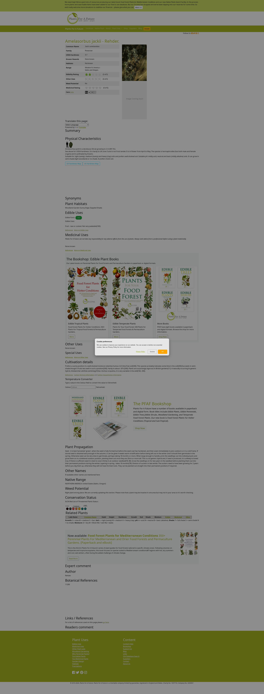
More (72, 337)
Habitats (75, 664)
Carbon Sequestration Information (109, 375)
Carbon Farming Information (84, 375)
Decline (152, 351)
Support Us (127, 649)
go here (106, 622)
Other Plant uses (78, 649)
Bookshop (127, 646)
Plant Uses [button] (116, 28)
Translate (82, 127)
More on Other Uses (81, 357)
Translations (77, 666)
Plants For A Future (74, 28)
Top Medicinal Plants (80, 659)
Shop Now (163, 337)
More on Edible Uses (81, 230)
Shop (126, 28)
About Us (126, 664)
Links (125, 654)
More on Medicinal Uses (82, 250)
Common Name (90, 517)
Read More (73, 558)
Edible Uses (76, 644)
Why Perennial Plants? (80, 654)
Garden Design (78, 661)
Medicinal (178, 517)
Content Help (128, 644)
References (69, 230)
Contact (126, 661)
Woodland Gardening (80, 651)
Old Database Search (131, 656)
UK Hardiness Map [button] (74, 164)
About (108, 28)
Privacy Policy (140, 351)
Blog (140, 28)
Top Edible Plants (78, 656)
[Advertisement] (189, 80)
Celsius (68, 387)
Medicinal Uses (78, 646)
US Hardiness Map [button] (91, 164)
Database (89, 28)
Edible (167, 517)
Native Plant (99, 28)
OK (163, 351)
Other (188, 517)
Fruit (79, 217)
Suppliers (133, 28)
